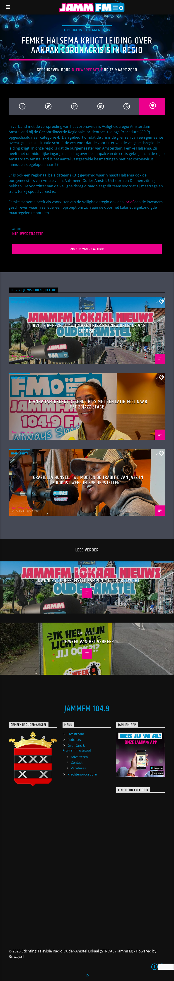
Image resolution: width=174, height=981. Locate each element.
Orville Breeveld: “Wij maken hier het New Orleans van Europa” (88, 328)
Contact (76, 762)
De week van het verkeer (88, 642)
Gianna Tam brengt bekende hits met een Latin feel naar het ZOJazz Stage (88, 404)
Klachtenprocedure (82, 774)
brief (129, 201)
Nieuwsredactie (87, 70)
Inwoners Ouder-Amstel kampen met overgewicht (88, 581)
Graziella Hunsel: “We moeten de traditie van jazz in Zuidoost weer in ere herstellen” (88, 480)
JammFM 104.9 (86, 709)
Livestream (76, 734)
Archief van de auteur (87, 249)
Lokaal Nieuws (98, 30)
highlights (73, 30)
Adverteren (79, 757)
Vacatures (78, 768)
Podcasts (74, 739)
